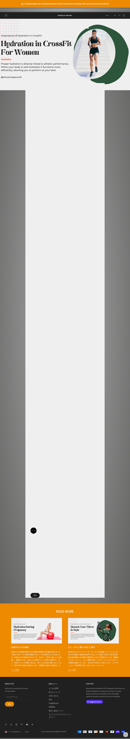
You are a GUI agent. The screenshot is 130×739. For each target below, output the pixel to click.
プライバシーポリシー (80, 561)
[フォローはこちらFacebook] (6, 724)
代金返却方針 (53, 703)
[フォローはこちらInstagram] (16, 724)
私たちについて (54, 692)
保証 (50, 699)
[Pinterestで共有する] (87, 541)
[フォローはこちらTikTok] (32, 724)
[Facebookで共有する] (71, 541)
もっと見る (15, 669)
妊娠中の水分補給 (20, 647)
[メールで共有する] (96, 541)
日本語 (26, 732)
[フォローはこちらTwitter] (11, 724)
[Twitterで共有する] (79, 541)
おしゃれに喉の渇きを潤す (82, 647)
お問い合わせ (53, 696)
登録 (9, 704)
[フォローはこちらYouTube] (27, 724)
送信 (35, 595)
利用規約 (96, 561)
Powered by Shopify (60, 732)
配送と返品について (56, 710)
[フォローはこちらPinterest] (22, 724)
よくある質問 (53, 688)
